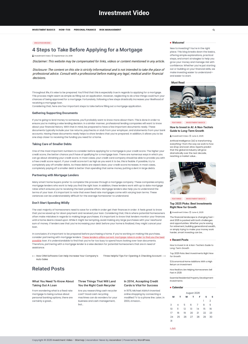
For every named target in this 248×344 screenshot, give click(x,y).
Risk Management (110, 29)
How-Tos (64, 29)
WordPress (143, 340)
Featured (176, 122)
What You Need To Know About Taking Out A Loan (53, 283)
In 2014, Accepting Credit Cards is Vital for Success (141, 283)
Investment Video (124, 13)
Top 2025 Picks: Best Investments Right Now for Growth (191, 205)
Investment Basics (43, 29)
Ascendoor (115, 340)
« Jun (173, 328)
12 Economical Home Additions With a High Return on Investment (191, 263)
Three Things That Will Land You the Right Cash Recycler (97, 283)
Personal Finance (85, 29)
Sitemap (79, 340)
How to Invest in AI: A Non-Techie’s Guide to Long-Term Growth (191, 129)
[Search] (214, 30)
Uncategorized (42, 43)
